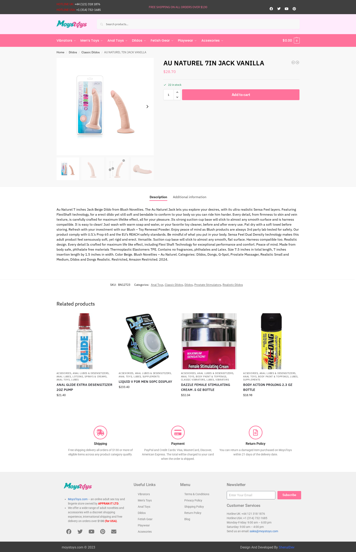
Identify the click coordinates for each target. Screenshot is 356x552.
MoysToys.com (77, 499)
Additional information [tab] (189, 197)
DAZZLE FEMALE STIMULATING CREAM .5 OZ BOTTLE (205, 387)
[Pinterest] (294, 8)
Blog (187, 519)
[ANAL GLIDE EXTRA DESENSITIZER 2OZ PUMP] (85, 341)
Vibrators (222, 379)
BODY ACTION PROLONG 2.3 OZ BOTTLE (267, 387)
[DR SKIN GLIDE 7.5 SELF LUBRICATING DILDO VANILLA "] (297, 62)
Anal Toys (157, 285)
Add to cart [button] (84, 404)
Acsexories (64, 373)
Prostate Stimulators (207, 285)
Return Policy (192, 513)
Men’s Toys (145, 500)
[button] (291, 40)
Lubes (75, 379)
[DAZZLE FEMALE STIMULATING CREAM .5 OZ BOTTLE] (209, 341)
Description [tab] (158, 197)
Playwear (144, 525)
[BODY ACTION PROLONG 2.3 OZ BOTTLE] (271, 341)
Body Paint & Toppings (211, 376)
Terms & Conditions (196, 494)
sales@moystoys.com (264, 531)
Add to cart (241, 94)
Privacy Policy (193, 500)
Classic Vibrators (193, 379)
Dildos (73, 52)
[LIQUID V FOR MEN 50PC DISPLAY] (147, 341)
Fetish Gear (145, 519)
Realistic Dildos (233, 285)
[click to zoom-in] (105, 106)
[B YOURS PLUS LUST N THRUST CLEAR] (293, 62)
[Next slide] (147, 106)
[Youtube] (286, 8)
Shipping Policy (194, 506)
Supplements (151, 376)
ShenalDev (286, 547)
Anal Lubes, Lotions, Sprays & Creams (82, 376)
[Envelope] (114, 531)
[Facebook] (271, 8)
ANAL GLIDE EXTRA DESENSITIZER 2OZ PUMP (84, 387)
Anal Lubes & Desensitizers (91, 373)
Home (60, 52)
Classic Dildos (90, 52)
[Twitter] (279, 8)
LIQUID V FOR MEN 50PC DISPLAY (145, 381)
